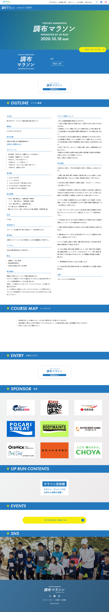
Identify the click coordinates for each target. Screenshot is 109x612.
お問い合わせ (88, 2)
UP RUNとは (52, 2)
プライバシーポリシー (48, 600)
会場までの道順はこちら (14, 144)
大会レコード (71, 2)
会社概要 (63, 600)
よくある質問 (79, 2)
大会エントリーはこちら (93, 49)
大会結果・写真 (62, 2)
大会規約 (57, 600)
